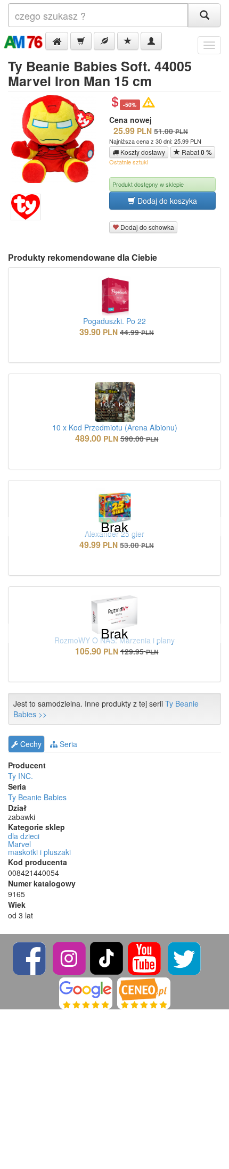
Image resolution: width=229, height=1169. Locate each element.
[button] (56, 41)
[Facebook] (30, 956)
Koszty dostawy (142, 151)
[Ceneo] (143, 992)
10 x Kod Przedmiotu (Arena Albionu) (114, 427)
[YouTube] (145, 956)
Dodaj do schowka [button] (146, 226)
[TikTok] (106, 956)
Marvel (19, 844)
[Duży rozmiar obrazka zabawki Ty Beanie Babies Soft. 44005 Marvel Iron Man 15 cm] (57, 139)
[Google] (85, 992)
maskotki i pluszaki (39, 852)
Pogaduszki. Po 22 (114, 321)
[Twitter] (184, 956)
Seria (67, 744)
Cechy (30, 744)
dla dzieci (23, 836)
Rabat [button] (196, 152)
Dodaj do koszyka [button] (166, 200)
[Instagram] (70, 956)
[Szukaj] (204, 15)
